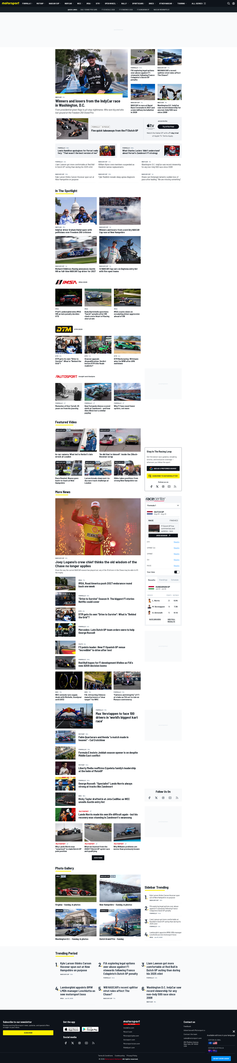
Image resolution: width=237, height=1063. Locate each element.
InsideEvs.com (128, 1028)
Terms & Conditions (105, 1055)
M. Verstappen (158, 606)
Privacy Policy (132, 1055)
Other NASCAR (165, 3)
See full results (171, 620)
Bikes (151, 3)
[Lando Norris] (149, 601)
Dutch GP (159, 512)
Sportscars (137, 3)
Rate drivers (155, 619)
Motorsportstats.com (131, 1044)
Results (176, 542)
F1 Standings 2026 (126, 10)
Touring (181, 3)
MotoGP (40, 3)
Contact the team (190, 1034)
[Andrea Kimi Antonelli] (149, 613)
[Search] (228, 3)
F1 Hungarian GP (143, 10)
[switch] (176, 572)
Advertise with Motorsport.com (195, 1030)
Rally (124, 3)
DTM (97, 3)
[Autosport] (66, 376)
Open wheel (110, 3)
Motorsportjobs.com (131, 1036)
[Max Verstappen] (149, 607)
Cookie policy (120, 1055)
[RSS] (175, 486)
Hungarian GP (163, 586)
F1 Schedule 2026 (108, 10)
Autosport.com (129, 1040)
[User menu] (233, 3)
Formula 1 (26, 3)
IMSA (88, 3)
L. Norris (156, 600)
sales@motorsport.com (193, 1038)
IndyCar (68, 3)
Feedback (187, 1026)
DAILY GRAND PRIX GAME (88, 10)
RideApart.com (129, 1047)
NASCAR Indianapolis (161, 10)
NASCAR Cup (54, 3)
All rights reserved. (130, 1059)
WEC (79, 3)
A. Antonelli (157, 613)
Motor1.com (127, 1032)
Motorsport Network (113, 1059)
